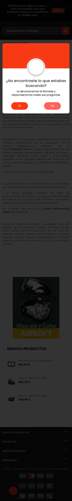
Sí (19, 106)
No (52, 106)
